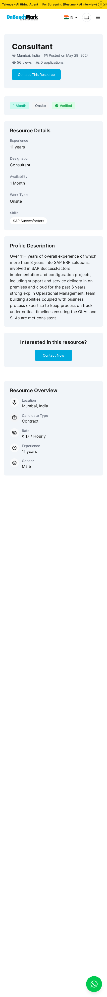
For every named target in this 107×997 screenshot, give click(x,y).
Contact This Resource (36, 74)
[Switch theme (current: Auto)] (86, 17)
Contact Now (53, 355)
